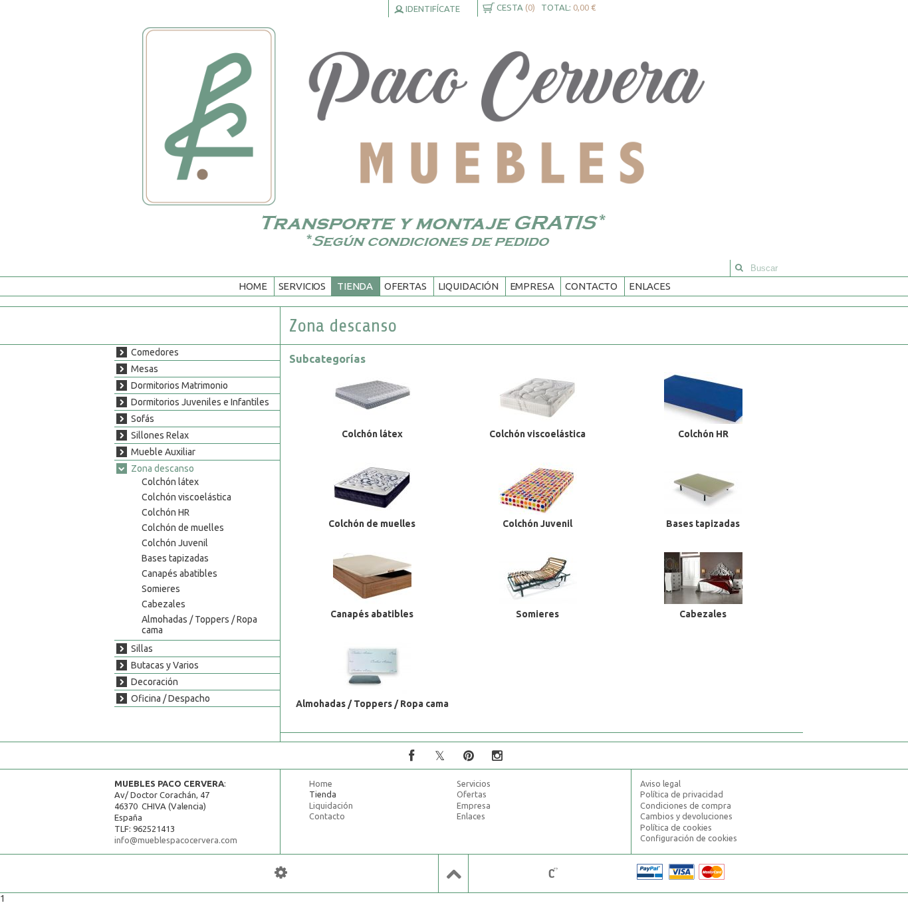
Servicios (302, 286)
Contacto (591, 286)
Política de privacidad (681, 794)
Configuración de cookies (688, 838)
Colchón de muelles (183, 527)
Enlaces (650, 286)
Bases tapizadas (175, 558)
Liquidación (468, 286)
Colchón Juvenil (175, 543)
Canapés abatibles (179, 573)
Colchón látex (170, 481)
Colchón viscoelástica (186, 497)
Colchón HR (165, 512)
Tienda (355, 286)
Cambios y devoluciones (686, 816)
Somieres (161, 588)
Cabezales (163, 604)
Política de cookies (676, 827)
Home (253, 286)
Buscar (739, 268)
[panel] (281, 872)
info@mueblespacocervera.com (175, 840)
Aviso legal (660, 783)
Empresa (532, 286)
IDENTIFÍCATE (431, 8)
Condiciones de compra (685, 805)
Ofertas (405, 286)
